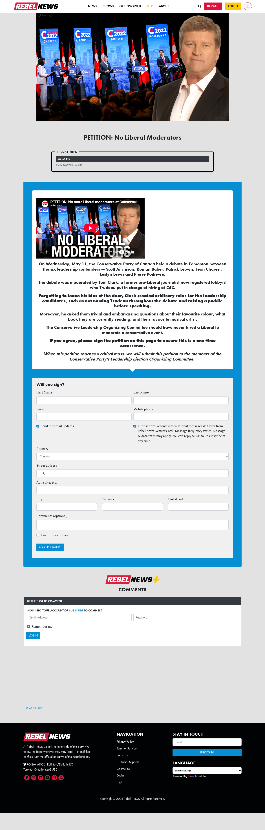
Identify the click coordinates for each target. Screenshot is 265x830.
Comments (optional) (51, 516)
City (39, 499)
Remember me (42, 626)
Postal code (176, 499)
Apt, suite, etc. (46, 482)
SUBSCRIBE (76, 610)
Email (40, 409)
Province (108, 499)
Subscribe (123, 755)
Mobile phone (143, 409)
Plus (150, 6)
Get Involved (130, 6)
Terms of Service (127, 748)
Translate (200, 776)
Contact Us (123, 769)
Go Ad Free (35, 707)
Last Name (141, 392)
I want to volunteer (54, 535)
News (92, 6)
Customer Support (128, 762)
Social (120, 775)
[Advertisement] (132, 680)
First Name (44, 392)
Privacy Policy (125, 741)
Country (42, 449)
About (164, 6)
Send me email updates (57, 426)
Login (120, 782)
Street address (46, 465)
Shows (108, 6)
